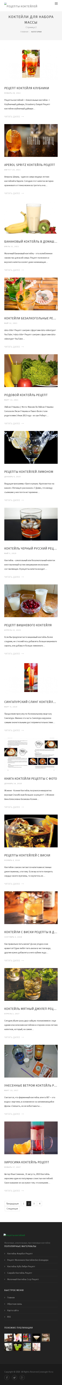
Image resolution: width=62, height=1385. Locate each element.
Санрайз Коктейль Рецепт (19, 1272)
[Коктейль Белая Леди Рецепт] (36, 1337)
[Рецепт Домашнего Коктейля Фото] (36, 1347)
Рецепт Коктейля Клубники (26, 88)
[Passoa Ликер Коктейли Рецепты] (27, 1337)
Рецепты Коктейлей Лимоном (28, 472)
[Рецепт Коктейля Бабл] (46, 1337)
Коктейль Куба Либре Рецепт (21, 1266)
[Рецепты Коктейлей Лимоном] (31, 447)
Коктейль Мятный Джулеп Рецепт (31, 1009)
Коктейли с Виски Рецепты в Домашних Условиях (31, 932)
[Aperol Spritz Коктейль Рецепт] (31, 140)
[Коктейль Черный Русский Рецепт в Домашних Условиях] (31, 523)
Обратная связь (14, 1304)
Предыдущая (12, 1203)
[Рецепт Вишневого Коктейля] (31, 600)
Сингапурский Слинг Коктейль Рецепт (31, 702)
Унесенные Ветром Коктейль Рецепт (31, 1085)
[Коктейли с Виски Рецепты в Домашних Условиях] (31, 907)
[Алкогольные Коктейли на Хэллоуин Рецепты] (18, 1347)
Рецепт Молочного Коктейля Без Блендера (27, 1260)
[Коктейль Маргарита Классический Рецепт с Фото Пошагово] (27, 1347)
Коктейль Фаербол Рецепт (20, 1253)
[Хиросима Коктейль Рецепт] (31, 1137)
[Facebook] (6, 1377)
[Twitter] (14, 1377)
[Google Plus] (22, 1377)
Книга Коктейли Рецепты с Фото (30, 779)
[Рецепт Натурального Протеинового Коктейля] (18, 1337)
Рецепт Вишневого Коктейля (28, 625)
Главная (24, 32)
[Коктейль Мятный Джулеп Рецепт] (31, 984)
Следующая (12, 1208)
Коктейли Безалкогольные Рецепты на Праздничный (31, 318)
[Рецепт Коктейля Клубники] (31, 63)
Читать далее (12, 116)
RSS (9, 1316)
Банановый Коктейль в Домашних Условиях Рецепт (31, 241)
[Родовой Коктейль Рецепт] (31, 370)
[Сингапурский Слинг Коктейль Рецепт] (31, 677)
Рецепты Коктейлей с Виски (27, 855)
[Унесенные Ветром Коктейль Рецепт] (31, 1061)
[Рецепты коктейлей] (20, 5)
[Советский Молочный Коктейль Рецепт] (8, 1347)
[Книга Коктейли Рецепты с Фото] (31, 754)
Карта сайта (13, 1310)
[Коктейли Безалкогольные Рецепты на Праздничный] (31, 293)
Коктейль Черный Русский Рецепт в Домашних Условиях (31, 548)
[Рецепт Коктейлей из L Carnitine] (8, 1337)
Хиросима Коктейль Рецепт (26, 1162)
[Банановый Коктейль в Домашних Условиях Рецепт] (31, 217)
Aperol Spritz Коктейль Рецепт (29, 165)
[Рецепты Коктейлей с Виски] (31, 830)
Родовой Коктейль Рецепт (26, 395)
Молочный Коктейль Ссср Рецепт (23, 1279)
